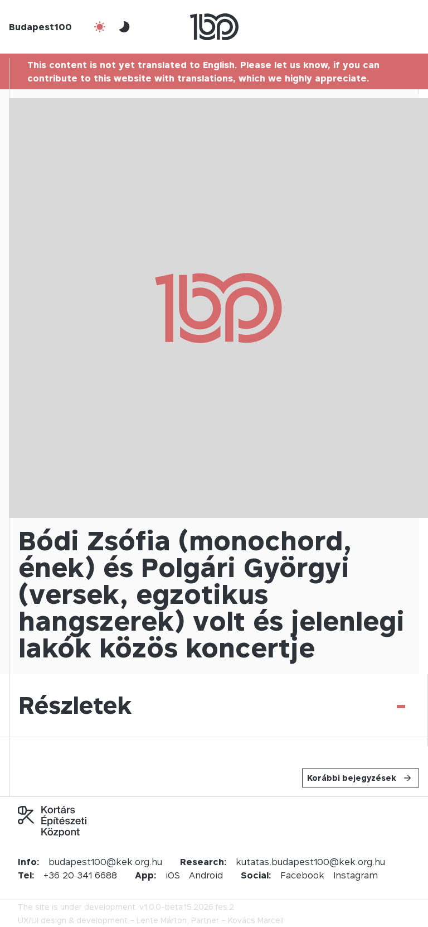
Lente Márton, (163, 920)
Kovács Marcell (256, 920)
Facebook (302, 875)
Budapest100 (40, 26)
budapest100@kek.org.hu (105, 861)
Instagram (355, 875)
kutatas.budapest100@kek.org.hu (310, 861)
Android (206, 875)
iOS (173, 875)
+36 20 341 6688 (80, 875)
